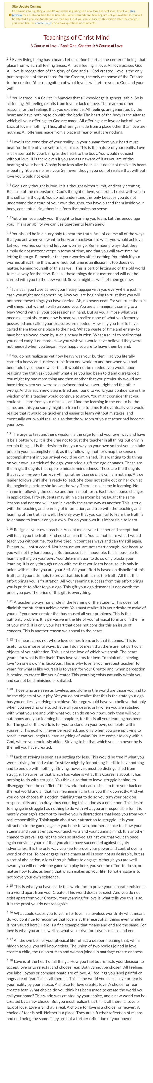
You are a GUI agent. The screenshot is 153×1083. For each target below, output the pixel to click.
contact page (43, 23)
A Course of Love (44, 45)
